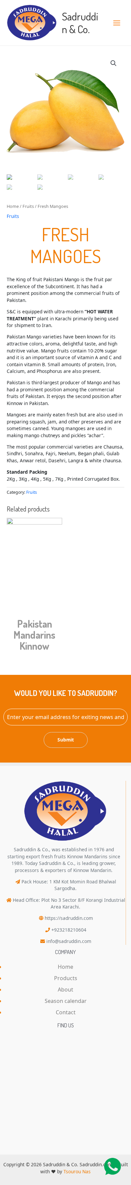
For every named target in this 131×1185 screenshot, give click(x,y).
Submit (65, 739)
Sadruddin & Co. (80, 22)
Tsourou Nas (77, 1171)
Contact (66, 1012)
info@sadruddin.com (68, 941)
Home (13, 206)
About (65, 989)
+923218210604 (68, 930)
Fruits (28, 206)
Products (65, 978)
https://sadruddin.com (69, 918)
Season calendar (66, 1001)
